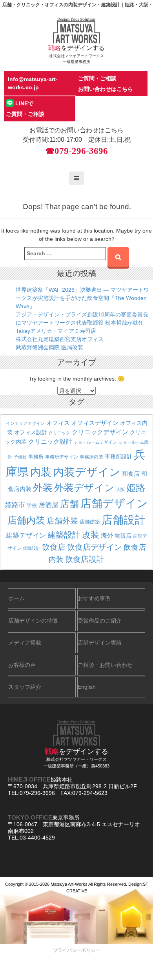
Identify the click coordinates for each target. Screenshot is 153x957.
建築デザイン (26, 535)
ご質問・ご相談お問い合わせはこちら (105, 83)
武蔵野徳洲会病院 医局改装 (49, 347)
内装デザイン (86, 472)
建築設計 (63, 534)
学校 (32, 505)
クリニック (59, 432)
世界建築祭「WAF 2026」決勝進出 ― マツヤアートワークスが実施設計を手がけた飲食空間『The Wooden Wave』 (82, 298)
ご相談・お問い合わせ (105, 665)
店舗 (69, 504)
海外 (107, 535)
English (87, 687)
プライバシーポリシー (76, 950)
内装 (40, 472)
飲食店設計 (84, 559)
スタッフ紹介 (24, 687)
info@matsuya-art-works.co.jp (33, 83)
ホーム (16, 598)
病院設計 (31, 548)
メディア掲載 (24, 642)
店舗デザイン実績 (100, 642)
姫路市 (15, 505)
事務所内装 (91, 457)
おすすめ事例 (94, 598)
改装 (90, 535)
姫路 (135, 488)
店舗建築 (90, 522)
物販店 (123, 536)
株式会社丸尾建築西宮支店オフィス (60, 339)
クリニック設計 (50, 441)
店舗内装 (26, 520)
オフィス (58, 422)
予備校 (20, 457)
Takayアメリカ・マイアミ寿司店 (56, 331)
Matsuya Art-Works (69, 884)
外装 (43, 487)
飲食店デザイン (94, 547)
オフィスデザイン (94, 423)
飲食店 (54, 547)
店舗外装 (62, 520)
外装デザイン (84, 487)
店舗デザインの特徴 (33, 621)
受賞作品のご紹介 (100, 621)
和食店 (131, 473)
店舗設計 (124, 520)
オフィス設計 (30, 432)
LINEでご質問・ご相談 (25, 108)
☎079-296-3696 (77, 151)
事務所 (36, 457)
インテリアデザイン (25, 423)
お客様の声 (22, 665)
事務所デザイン (61, 457)
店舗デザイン (114, 503)
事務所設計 (118, 456)
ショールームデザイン (95, 442)
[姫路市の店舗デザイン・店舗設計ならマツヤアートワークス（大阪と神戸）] (76, 30)
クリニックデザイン (100, 432)
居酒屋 (48, 505)
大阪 (120, 489)
